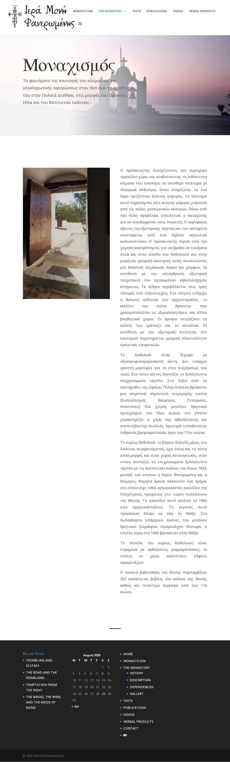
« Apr (75, 706)
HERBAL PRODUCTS (202, 11)
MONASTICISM (83, 11)
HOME (63, 11)
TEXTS (136, 11)
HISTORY (136, 673)
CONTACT (65, 24)
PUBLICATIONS (157, 11)
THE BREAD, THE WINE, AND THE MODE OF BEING (43, 702)
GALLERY (136, 694)
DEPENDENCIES (142, 687)
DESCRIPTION (140, 680)
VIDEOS (178, 11)
